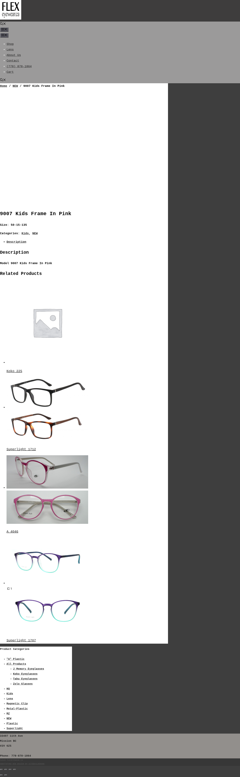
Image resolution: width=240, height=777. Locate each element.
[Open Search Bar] (3, 24)
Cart (10, 72)
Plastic (12, 723)
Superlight (15, 728)
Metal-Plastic (17, 708)
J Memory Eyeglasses (28, 668)
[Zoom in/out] (1, 769)
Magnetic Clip (17, 703)
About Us (14, 55)
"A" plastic (15, 659)
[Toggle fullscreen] (5, 769)
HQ (8, 688)
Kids (25, 233)
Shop (10, 44)
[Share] (10, 769)
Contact (13, 60)
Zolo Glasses (23, 683)
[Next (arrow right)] (5, 775)
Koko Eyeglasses (25, 674)
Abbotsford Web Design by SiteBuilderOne (22, 764)
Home (3, 86)
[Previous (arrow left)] (1, 775)
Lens (10, 49)
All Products (16, 664)
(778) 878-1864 (19, 66)
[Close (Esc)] (14, 769)
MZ (8, 713)
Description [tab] (16, 242)
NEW (15, 86)
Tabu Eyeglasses (25, 678)
